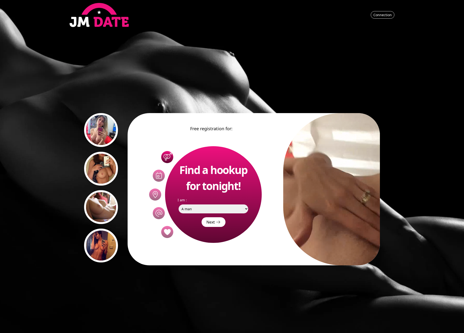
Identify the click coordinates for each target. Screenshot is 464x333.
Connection (382, 15)
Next (211, 222)
